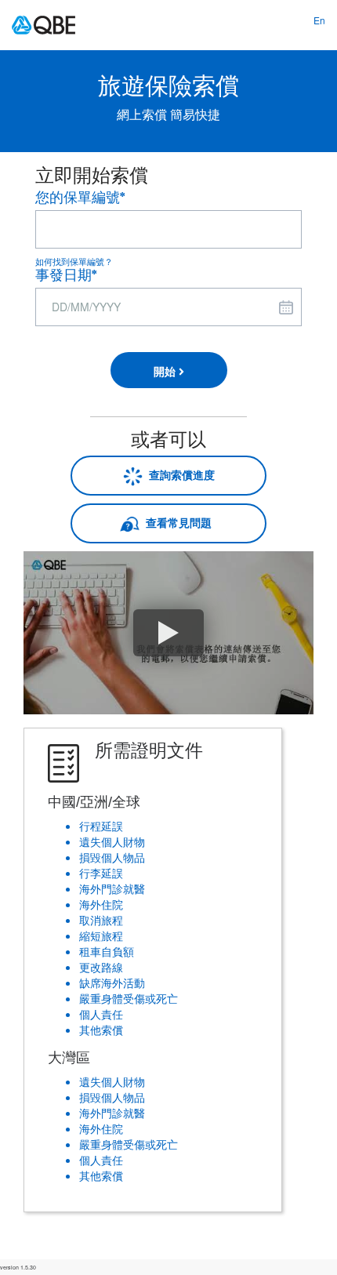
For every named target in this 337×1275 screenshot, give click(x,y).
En (319, 20)
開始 (166, 371)
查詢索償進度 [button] (179, 474)
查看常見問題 (179, 522)
